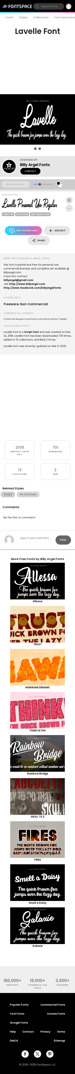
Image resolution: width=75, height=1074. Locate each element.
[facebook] (25, 1054)
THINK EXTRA (37, 730)
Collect (60, 230)
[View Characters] (69, 200)
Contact (30, 171)
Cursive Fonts (56, 1014)
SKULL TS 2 (37, 816)
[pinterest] (50, 1054)
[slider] (40, 184)
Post (63, 539)
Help (13, 1031)
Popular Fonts (19, 1005)
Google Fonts (19, 1023)
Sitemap (59, 1040)
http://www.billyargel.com (27, 284)
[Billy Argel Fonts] (11, 166)
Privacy (45, 1031)
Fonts (9, 17)
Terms (61, 1031)
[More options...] (69, 208)
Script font (31, 332)
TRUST (37, 644)
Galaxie (37, 946)
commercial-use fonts (37, 986)
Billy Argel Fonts (35, 164)
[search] (48, 6)
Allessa (37, 601)
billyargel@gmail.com (18, 280)
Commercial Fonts (52, 1005)
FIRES (37, 860)
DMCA (14, 1040)
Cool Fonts (17, 1014)
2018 (19, 447)
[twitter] (37, 1054)
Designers (62, 985)
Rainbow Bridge (37, 773)
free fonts (12, 985)
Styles (23, 17)
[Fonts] (17, 6)
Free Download (27, 230)
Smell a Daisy (37, 903)
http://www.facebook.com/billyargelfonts (32, 288)
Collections (41, 17)
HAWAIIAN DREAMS (37, 687)
